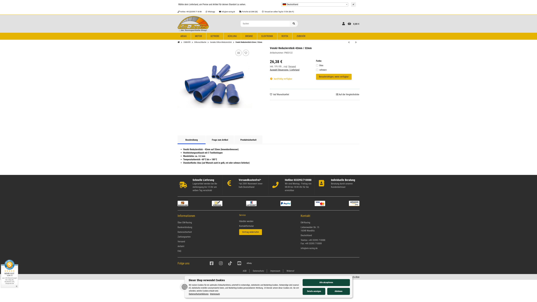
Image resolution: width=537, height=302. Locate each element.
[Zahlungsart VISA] (320, 203)
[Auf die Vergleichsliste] (238, 53)
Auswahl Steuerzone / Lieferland (284, 70)
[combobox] (314, 4)
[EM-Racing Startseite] (193, 23)
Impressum (215, 294)
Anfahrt (181, 246)
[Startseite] (179, 42)
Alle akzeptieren (326, 282)
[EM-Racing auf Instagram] (220, 263)
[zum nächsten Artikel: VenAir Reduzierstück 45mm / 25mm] (355, 42)
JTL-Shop (355, 277)
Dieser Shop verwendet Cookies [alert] (207, 280)
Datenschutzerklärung (199, 294)
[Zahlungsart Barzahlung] (183, 203)
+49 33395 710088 (316, 240)
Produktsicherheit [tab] (248, 140)
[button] (343, 23)
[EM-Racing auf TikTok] (230, 263)
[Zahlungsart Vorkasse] (217, 203)
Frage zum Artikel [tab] (220, 140)
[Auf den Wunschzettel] (246, 53)
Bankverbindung (185, 227)
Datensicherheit (185, 232)
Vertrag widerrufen (250, 232)
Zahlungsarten (184, 236)
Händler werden (246, 221)
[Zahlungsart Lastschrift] (251, 203)
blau (321, 65)
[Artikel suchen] (294, 24)
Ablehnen (338, 291)
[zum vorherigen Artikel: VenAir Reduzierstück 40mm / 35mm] (348, 42)
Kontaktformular (246, 226)
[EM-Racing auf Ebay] (249, 263)
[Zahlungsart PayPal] (285, 203)
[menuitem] (183, 36)
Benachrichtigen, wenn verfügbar (334, 76)
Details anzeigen (314, 291)
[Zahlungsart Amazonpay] (354, 203)
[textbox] (315, 4)
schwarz (323, 70)
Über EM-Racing (185, 222)
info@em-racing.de (309, 248)
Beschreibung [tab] (191, 140)
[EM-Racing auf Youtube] (239, 263)
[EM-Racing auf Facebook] (211, 263)
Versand (292, 66)
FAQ (179, 251)
